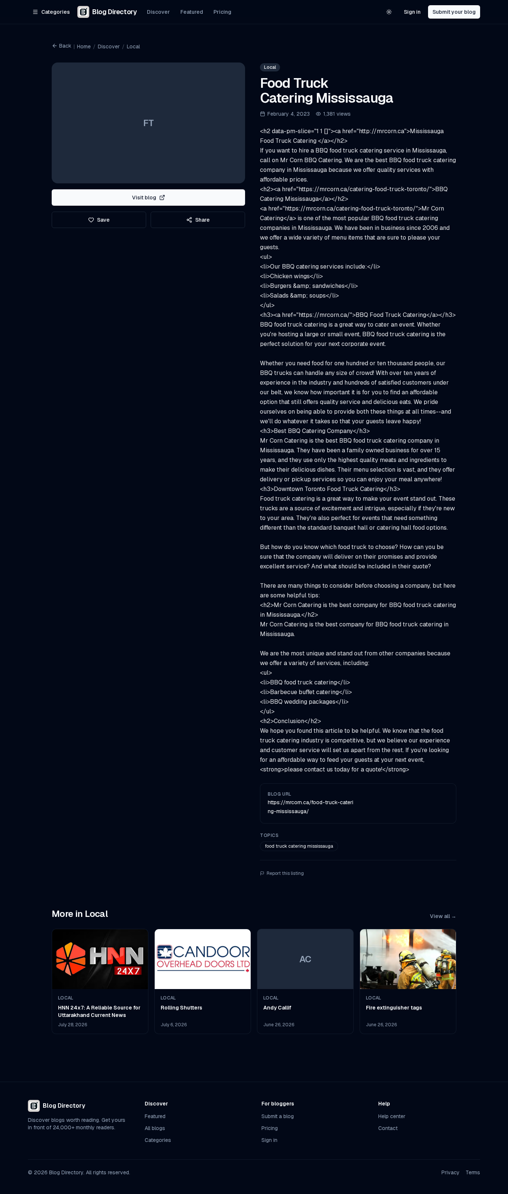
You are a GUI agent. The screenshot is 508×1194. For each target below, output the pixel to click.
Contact (388, 1128)
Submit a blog (277, 1116)
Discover (158, 12)
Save (103, 219)
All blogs (155, 1128)
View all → (443, 916)
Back (65, 45)
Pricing (222, 12)
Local (133, 46)
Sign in (412, 12)
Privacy (450, 1172)
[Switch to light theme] (389, 11)
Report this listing (285, 873)
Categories (158, 1140)
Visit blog (144, 197)
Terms (473, 1172)
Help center (391, 1116)
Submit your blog (454, 12)
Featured (191, 12)
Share (202, 219)
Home (84, 46)
